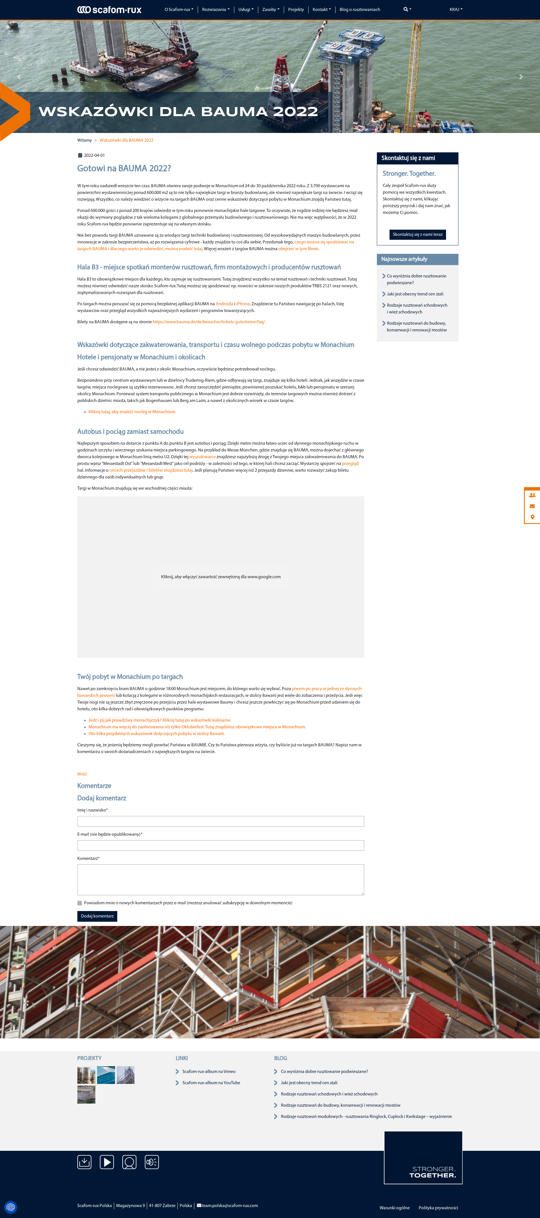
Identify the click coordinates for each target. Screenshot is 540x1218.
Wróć (82, 774)
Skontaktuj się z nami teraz (418, 234)
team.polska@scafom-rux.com (230, 1206)
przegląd (350, 464)
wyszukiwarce (202, 457)
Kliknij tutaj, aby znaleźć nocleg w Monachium (132, 412)
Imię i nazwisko (92, 810)
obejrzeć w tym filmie (298, 249)
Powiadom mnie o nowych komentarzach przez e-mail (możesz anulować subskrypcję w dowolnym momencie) (188, 903)
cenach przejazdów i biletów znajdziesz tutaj (151, 470)
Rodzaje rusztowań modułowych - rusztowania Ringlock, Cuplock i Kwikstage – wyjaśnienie (366, 1117)
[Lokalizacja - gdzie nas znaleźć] (129, 1166)
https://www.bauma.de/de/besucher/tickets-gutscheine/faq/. (209, 322)
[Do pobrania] (84, 1166)
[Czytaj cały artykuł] (86, 1075)
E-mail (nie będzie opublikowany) (110, 834)
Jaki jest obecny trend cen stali (415, 294)
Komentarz (88, 858)
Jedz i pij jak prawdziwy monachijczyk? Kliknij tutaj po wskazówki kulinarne (159, 720)
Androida (224, 304)
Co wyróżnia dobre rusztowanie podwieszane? (324, 1072)
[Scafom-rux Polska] (109, 9)
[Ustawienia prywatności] (10, 1207)
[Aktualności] (152, 1166)
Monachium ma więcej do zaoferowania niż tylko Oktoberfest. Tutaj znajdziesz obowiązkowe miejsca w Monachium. (197, 727)
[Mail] (532, 506)
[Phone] (532, 495)
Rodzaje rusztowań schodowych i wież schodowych (329, 1094)
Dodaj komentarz (97, 916)
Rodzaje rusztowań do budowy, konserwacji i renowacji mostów (340, 1105)
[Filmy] (107, 1166)
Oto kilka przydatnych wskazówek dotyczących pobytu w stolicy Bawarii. (157, 734)
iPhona (243, 304)
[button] (19, 77)
